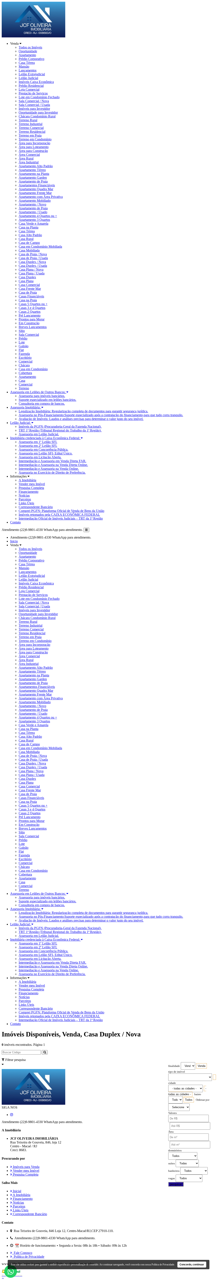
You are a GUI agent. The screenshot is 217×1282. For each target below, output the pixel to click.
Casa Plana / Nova (31, 269)
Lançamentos (27, 70)
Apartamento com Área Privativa (41, 197)
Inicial (16, 1191)
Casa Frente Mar (30, 288)
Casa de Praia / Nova (33, 254)
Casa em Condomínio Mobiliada (40, 246)
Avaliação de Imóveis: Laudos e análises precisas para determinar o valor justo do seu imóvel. (81, 419)
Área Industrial (29, 162)
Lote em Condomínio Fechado (39, 97)
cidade (172, 1083)
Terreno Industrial (30, 124)
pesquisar (176, 1184)
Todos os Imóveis (30, 47)
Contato (15, 522)
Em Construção (29, 323)
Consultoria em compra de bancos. (42, 403)
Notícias (24, 495)
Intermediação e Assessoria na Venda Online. (49, 468)
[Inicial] (33, 36)
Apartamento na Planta (34, 174)
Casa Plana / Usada (32, 273)
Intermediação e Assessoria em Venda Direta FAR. (52, 461)
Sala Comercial (29, 334)
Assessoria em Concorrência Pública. (43, 449)
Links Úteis (26, 503)
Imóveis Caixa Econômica (36, 82)
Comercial (25, 361)
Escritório (25, 357)
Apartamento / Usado (33, 212)
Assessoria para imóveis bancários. (42, 396)
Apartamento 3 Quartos (34, 220)
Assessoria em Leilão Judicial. (39, 434)
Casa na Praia (28, 300)
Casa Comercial (29, 285)
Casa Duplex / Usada (33, 265)
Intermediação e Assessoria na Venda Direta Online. (53, 465)
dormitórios (175, 1150)
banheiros (173, 1170)
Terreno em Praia (30, 135)
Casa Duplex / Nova (32, 262)
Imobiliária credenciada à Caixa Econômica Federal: (45, 438)
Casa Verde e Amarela (33, 223)
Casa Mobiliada (29, 250)
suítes (171, 1163)
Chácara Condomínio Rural (37, 116)
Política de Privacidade (28, 1256)
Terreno (24, 388)
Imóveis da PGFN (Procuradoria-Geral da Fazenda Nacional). (60, 426)
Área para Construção (33, 151)
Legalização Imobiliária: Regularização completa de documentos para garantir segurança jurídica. (83, 411)
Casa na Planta (28, 227)
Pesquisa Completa (31, 488)
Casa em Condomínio (33, 369)
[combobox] (201, 1066)
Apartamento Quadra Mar (36, 189)
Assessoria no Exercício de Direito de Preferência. (52, 472)
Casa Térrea (27, 62)
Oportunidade (28, 51)
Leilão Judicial (28, 78)
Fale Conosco (22, 1253)
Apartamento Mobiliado (35, 200)
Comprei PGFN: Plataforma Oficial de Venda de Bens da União (61, 511)
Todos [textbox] (188, 1099)
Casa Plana (26, 281)
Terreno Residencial (32, 131)
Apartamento (27, 55)
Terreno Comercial (31, 128)
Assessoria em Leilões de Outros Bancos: (38, 392)
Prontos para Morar (32, 319)
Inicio (14, 541)
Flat (21, 350)
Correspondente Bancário (36, 507)
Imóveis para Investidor (34, 108)
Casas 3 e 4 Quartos (32, 308)
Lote (22, 342)
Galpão (23, 346)
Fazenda (24, 354)
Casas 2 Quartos (29, 311)
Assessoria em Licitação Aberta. (40, 457)
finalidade (174, 1066)
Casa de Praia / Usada (33, 258)
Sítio (22, 331)
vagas (171, 1178)
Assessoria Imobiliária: (25, 407)
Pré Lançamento (29, 315)
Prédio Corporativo (31, 59)
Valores (172, 1113)
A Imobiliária (27, 480)
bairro (197, 1094)
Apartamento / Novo (32, 204)
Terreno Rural (28, 120)
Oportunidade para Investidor (38, 112)
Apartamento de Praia (33, 181)
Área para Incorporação (34, 143)
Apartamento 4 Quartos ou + (38, 216)
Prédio (23, 338)
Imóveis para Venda (25, 1167)
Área (171, 1131)
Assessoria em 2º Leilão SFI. (38, 445)
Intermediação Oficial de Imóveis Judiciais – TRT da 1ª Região (61, 518)
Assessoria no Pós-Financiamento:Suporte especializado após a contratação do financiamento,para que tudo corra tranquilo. (101, 415)
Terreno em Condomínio (35, 139)
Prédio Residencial (31, 85)
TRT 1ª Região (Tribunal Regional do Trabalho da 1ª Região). (60, 430)
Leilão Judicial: (20, 422)
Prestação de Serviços (33, 93)
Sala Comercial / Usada (34, 105)
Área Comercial (29, 154)
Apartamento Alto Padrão (36, 166)
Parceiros (25, 499)
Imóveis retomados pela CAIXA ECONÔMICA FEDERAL (59, 514)
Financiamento (28, 491)
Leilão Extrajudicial (32, 74)
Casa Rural (26, 239)
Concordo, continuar (191, 1264)
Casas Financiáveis (31, 296)
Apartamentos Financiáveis (37, 185)
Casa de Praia (28, 292)
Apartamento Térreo (32, 170)
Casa (22, 380)
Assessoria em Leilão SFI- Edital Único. (45, 453)
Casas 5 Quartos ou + (33, 304)
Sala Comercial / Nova (34, 101)
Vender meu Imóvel (32, 484)
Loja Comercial (29, 89)
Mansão (24, 66)
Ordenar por (202, 1099)
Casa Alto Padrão (30, 235)
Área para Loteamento (34, 147)
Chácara (24, 365)
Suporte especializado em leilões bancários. (47, 400)
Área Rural (26, 158)
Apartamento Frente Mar (35, 193)
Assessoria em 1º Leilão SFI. (38, 442)
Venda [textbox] (201, 1066)
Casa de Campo (29, 242)
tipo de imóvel (176, 1071)
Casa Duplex (27, 277)
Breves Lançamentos (33, 327)
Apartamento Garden (33, 177)
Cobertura (25, 373)
